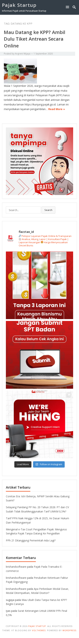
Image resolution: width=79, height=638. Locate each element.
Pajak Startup (19, 5)
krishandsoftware (16, 566)
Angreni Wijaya (22, 53)
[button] (68, 6)
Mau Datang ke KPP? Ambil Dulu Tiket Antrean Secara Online (34, 39)
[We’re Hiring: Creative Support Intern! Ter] (39, 424)
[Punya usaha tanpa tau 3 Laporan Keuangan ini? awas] (39, 285)
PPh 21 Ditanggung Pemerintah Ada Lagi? (30, 540)
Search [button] (48, 210)
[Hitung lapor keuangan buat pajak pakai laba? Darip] (39, 355)
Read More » (56, 109)
